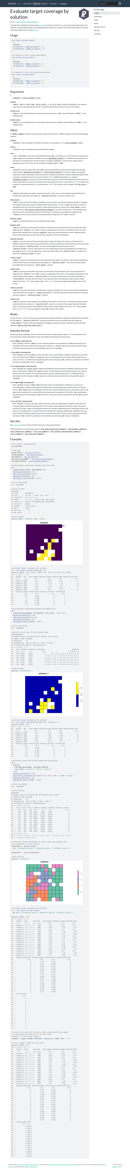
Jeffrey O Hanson (22, 1164)
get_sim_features (30, 457)
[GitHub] (120, 3)
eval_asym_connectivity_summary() (54, 429)
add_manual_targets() (56, 158)
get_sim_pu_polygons (34, 455)
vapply (23, 1038)
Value (96, 20)
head (18, 634)
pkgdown (115, 1167)
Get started (28, 4)
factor (26, 852)
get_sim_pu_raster (32, 452)
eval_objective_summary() (34, 434)
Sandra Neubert (71, 1164)
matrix (32, 775)
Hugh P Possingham (31, 1167)
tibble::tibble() (18, 134)
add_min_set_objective (21, 472)
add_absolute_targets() (33, 172)
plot (13, 519)
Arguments (98, 16)
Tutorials (53, 4)
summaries (17, 425)
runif (38, 775)
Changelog (63, 4)
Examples (97, 34)
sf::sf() (53, 104)
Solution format (99, 27)
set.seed (14, 446)
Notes (96, 23)
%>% (44, 469)
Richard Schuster (34, 1164)
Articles (44, 4)
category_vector (30, 846)
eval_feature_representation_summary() (40, 209)
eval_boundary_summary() (77, 429)
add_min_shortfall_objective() (29, 325)
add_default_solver (20, 478)
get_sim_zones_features (38, 461)
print (13, 491)
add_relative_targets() (54, 172)
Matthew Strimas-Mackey (57, 1164)
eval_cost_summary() (41, 431)
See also (97, 30)
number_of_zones (31, 47)
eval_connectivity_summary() (21, 431)
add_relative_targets (21, 474)
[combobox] (108, 3)
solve (18, 484)
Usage (96, 13)
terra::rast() (41, 104)
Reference (36, 4)
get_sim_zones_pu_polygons (42, 459)
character (47, 1038)
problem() (16, 98)
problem (16, 469)
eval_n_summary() (17, 434)
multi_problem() (29, 98)
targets (42, 25)
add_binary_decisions (21, 476)
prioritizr (12, 3)
